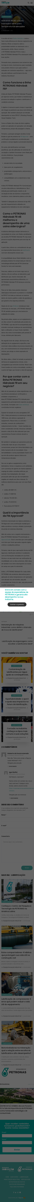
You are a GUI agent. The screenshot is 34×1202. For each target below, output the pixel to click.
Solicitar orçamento (17, 604)
